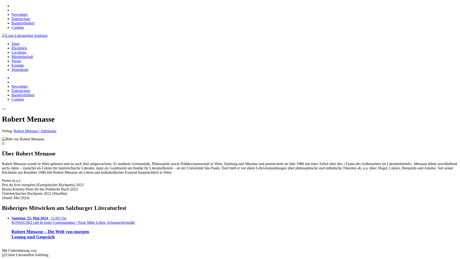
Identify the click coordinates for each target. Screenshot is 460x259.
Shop (15, 44)
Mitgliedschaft (22, 57)
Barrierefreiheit (23, 23)
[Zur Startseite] (24, 36)
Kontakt (18, 65)
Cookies (18, 27)
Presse (16, 61)
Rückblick (19, 48)
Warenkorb (20, 70)
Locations (19, 52)
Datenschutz (21, 19)
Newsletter (20, 14)
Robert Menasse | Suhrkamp (35, 131)
